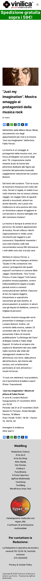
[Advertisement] (20, 46)
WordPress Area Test (20, 488)
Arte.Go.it (20, 455)
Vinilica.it (20, 468)
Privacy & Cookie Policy (20, 565)
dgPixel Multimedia (20, 478)
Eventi (7, 118)
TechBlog (20, 485)
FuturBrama (20, 472)
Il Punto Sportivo (20, 475)
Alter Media (20, 462)
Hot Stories (20, 465)
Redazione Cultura (20, 452)
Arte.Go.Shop (20, 458)
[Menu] (37, 5)
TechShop (20, 482)
